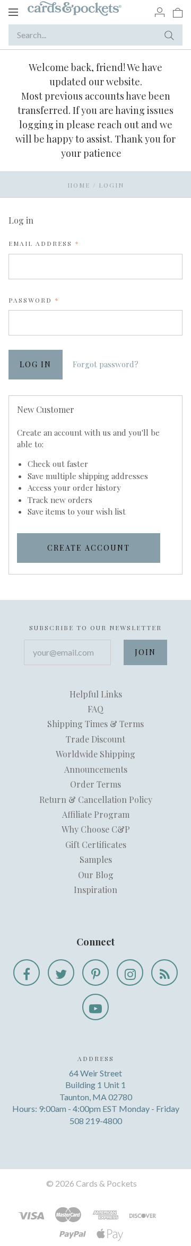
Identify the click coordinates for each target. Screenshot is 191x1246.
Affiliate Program (95, 814)
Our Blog (96, 874)
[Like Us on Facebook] (26, 972)
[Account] (159, 11)
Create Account (88, 548)
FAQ (95, 708)
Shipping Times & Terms (95, 723)
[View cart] (178, 11)
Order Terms (95, 784)
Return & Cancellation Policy (95, 799)
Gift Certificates (95, 844)
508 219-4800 (96, 1121)
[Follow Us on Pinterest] (95, 972)
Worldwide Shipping (95, 753)
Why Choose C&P (96, 829)
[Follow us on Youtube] (95, 1007)
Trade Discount (95, 739)
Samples (96, 859)
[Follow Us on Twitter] (61, 972)
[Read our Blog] (164, 972)
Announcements (95, 769)
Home (78, 185)
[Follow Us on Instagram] (130, 972)
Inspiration (95, 889)
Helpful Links (96, 694)
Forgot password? (105, 364)
